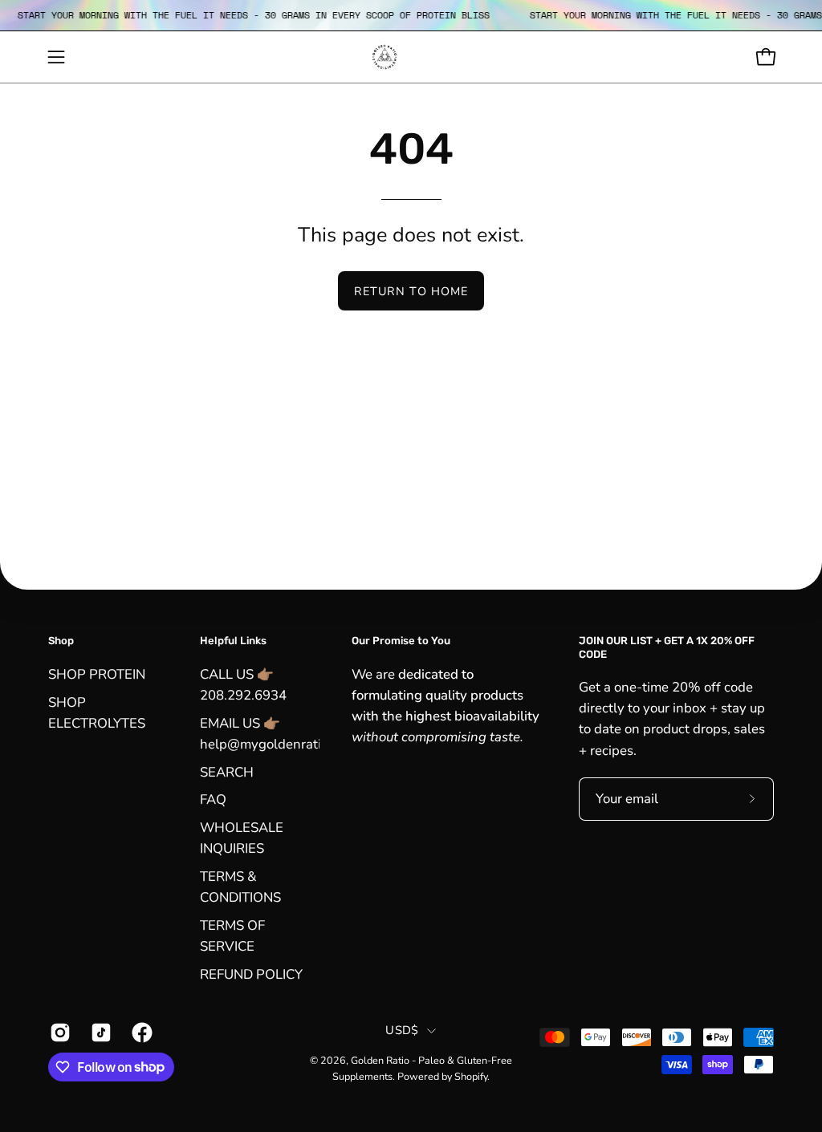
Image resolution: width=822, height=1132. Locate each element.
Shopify (470, 1076)
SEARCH (227, 771)
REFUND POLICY (251, 973)
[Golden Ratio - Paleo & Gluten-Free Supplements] (411, 57)
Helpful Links (233, 641)
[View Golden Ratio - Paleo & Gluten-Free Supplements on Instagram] (58, 1032)
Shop (61, 641)
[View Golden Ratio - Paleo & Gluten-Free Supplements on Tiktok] (99, 1032)
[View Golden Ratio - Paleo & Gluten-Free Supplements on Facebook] (140, 1032)
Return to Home (411, 291)
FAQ (213, 799)
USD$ (401, 1030)
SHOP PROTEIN (96, 674)
